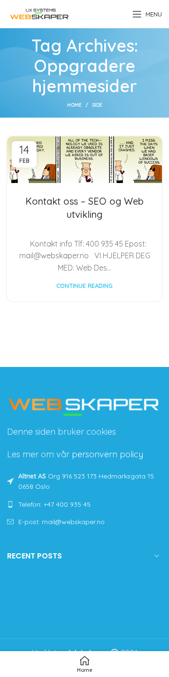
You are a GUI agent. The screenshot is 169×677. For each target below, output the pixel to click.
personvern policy (107, 454)
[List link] (84, 504)
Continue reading (84, 286)
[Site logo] (39, 13)
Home (74, 105)
